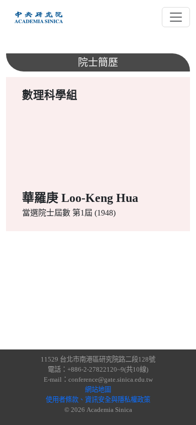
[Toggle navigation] (176, 17)
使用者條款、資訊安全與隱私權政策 (98, 399)
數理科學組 (49, 95)
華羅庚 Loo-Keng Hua (80, 197)
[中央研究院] (38, 17)
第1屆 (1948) (94, 212)
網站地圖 (98, 389)
